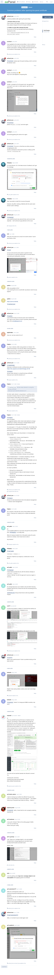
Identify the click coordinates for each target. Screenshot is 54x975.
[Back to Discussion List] (2, 2)
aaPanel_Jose (12, 304)
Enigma (10, 371)
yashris (10, 316)
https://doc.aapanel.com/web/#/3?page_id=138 (18, 368)
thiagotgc (11, 217)
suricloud (11, 61)
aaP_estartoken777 (13, 915)
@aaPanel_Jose (11, 592)
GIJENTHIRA (11, 365)
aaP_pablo (11, 551)
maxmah (11, 810)
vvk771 (10, 657)
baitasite (11, 702)
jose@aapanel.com (17, 321)
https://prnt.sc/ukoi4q (12, 301)
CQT (10, 250)
